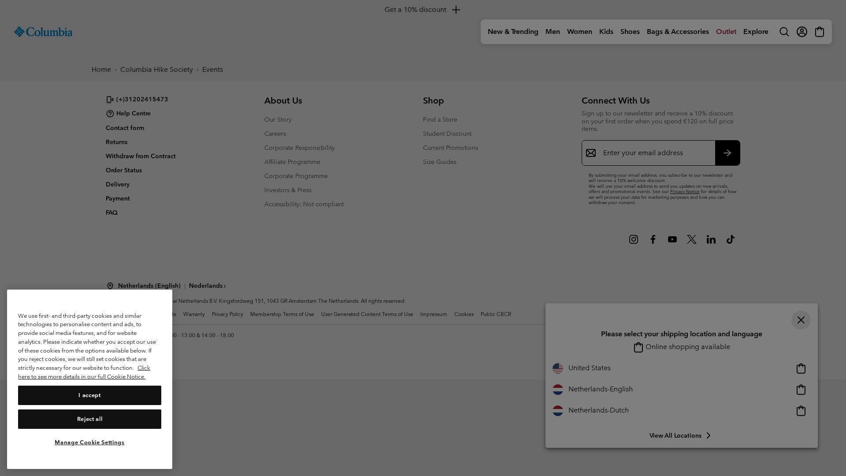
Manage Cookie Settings (89, 442)
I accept (89, 394)
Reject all (90, 418)
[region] (89, 379)
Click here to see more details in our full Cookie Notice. (84, 372)
